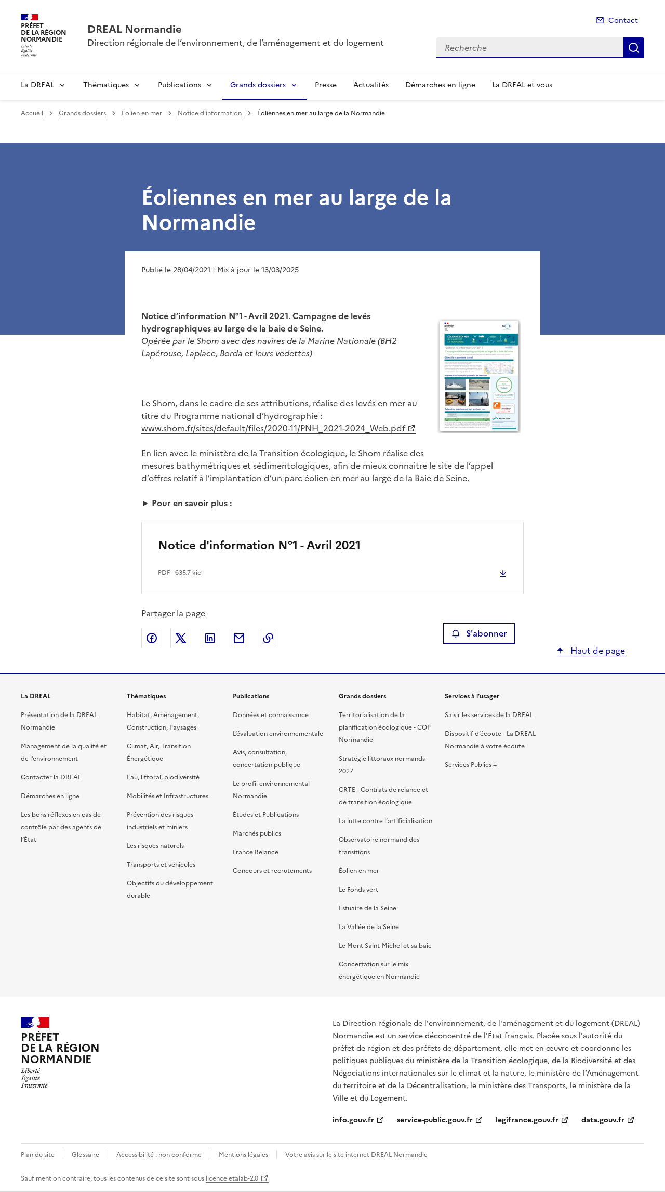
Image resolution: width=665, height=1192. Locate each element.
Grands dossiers (258, 85)
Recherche (633, 47)
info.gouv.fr (353, 1120)
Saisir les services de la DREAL (489, 715)
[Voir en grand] (479, 377)
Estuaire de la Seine (367, 908)
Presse (326, 85)
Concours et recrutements (272, 871)
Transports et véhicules (161, 864)
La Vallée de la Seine (369, 927)
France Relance (255, 852)
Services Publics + (471, 765)
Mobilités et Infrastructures (167, 796)
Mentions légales (243, 1154)
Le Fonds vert (358, 889)
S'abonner (486, 633)
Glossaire (85, 1154)
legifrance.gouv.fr (527, 1120)
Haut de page (596, 650)
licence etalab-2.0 (232, 1178)
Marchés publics (257, 833)
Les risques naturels (155, 846)
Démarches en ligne (440, 85)
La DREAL (37, 85)
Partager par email (239, 638)
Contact (623, 20)
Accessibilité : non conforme (159, 1154)
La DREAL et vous (522, 85)
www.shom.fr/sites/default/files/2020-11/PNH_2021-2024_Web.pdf (273, 428)
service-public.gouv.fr (435, 1120)
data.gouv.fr (602, 1120)
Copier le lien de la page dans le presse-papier (268, 638)
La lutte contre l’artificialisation (385, 821)
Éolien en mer (142, 113)
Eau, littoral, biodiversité (163, 777)
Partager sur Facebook (151, 638)
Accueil (32, 113)
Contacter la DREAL (51, 777)
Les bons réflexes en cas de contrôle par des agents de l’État (61, 827)
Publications (179, 85)
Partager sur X (180, 638)
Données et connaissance (271, 715)
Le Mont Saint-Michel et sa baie (385, 945)
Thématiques (106, 85)
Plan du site (38, 1154)
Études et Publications (266, 814)
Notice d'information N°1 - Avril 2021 (259, 545)
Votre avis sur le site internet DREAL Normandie (356, 1154)
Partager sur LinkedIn (210, 638)
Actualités (371, 85)
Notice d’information (210, 113)
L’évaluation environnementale (278, 733)
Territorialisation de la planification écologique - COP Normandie (385, 727)
